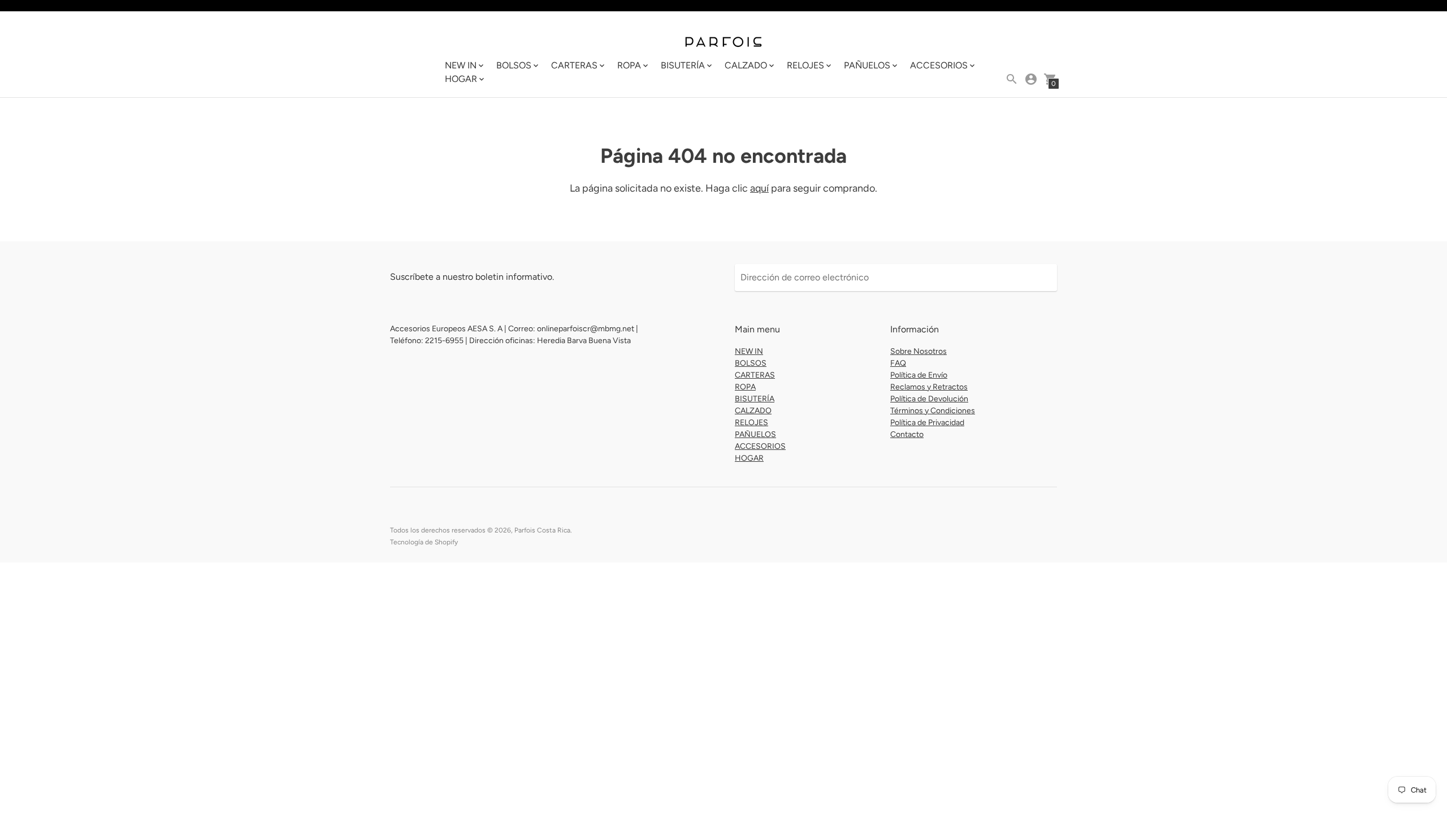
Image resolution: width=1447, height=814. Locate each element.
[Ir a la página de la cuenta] (1031, 79)
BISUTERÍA (754, 399)
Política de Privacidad (927, 422)
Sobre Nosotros (918, 351)
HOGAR (749, 458)
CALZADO (753, 410)
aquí (759, 188)
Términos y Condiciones (932, 410)
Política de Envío (918, 375)
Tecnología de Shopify (424, 542)
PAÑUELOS (755, 434)
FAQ (898, 363)
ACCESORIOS (760, 446)
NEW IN (749, 351)
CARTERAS (755, 375)
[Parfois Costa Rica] (723, 41)
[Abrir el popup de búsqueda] (1012, 79)
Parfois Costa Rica (542, 530)
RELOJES (751, 422)
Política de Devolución (929, 399)
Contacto (907, 434)
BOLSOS (750, 363)
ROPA (745, 387)
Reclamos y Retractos (929, 387)
